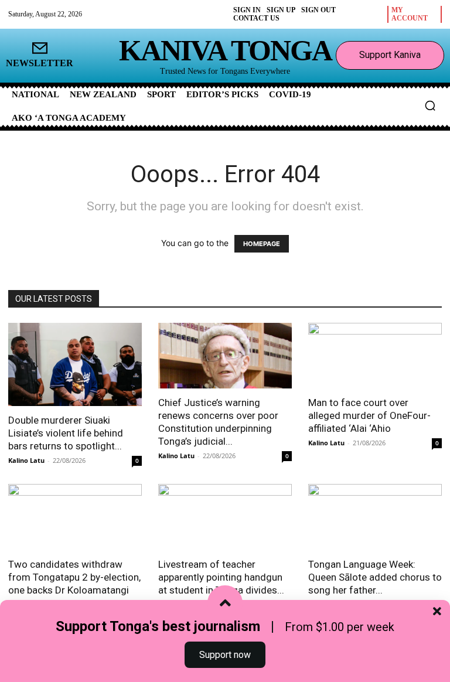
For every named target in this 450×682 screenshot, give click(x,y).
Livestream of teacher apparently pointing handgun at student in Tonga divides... (221, 577)
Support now (225, 654)
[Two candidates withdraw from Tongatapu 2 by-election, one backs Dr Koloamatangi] (75, 517)
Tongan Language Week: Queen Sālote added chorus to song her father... (375, 577)
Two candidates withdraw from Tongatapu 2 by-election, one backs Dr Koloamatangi (74, 577)
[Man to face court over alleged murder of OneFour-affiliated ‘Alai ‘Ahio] (375, 356)
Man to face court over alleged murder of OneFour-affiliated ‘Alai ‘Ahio (369, 415)
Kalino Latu (26, 460)
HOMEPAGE (261, 244)
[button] (430, 105)
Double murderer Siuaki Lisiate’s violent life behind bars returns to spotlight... (65, 433)
